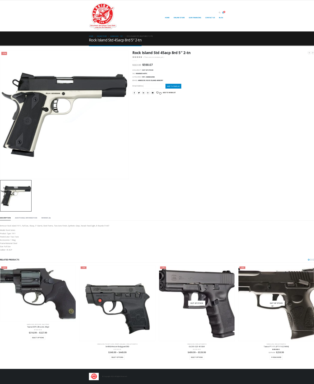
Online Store (179, 18)
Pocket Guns (109, 344)
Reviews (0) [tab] (46, 218)
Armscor (141, 80)
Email (153, 93)
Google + (148, 93)
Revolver (38, 324)
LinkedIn (143, 93)
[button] (309, 259)
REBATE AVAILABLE (120, 344)
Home (167, 18)
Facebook (134, 93)
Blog (221, 18)
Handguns (150, 77)
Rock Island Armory (154, 80)
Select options (38, 338)
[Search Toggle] (219, 12)
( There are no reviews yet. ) (153, 57)
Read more (277, 357)
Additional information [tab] (26, 218)
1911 (143, 77)
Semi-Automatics (131, 344)
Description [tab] (5, 218)
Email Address (138, 86)
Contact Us (210, 18)
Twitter (139, 93)
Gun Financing (195, 18)
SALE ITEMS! (45, 324)
